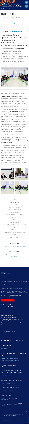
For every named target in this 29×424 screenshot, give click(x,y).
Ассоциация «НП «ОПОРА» (7, 306)
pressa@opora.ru (5, 399)
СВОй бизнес (14, 234)
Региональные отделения (9, 359)
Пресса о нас (14, 219)
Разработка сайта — (7, 331)
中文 (14, 273)
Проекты (3, 327)
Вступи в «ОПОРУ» (8, 300)
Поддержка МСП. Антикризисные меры (14, 232)
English (9, 273)
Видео (14, 227)
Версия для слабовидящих (8, 8)
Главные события (14, 17)
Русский (4, 273)
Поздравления (14, 229)
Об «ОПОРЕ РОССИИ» (6, 304)
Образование (4, 324)
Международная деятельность (14, 214)
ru (26, 6)
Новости (6, 17)
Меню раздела (15, 23)
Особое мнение (14, 222)
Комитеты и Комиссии (6, 311)
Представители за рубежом (10, 360)
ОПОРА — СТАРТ (14, 237)
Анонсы (14, 204)
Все (15, 199)
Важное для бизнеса (14, 207)
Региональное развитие (14, 209)
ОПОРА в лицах (14, 217)
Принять (6, 419)
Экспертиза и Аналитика (7, 315)
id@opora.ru (5, 349)
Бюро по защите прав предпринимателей (14, 224)
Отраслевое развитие (14, 212)
